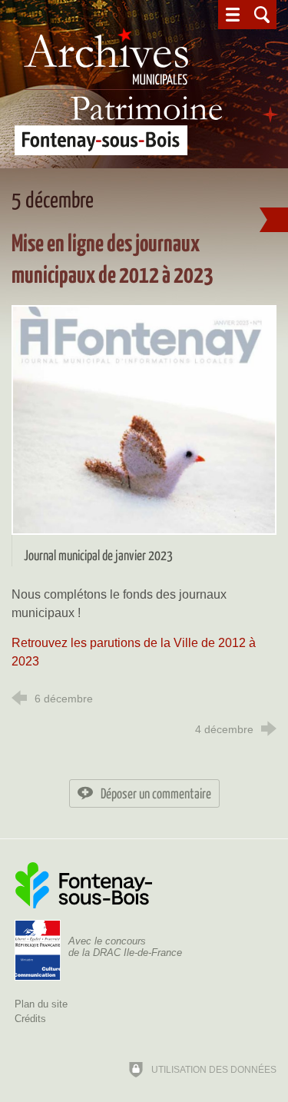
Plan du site (41, 1004)
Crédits (30, 1018)
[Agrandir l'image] (144, 418)
